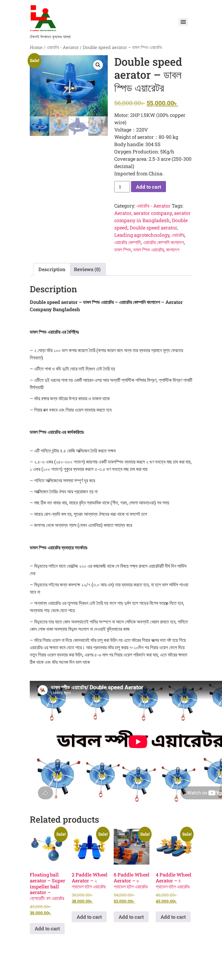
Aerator (122, 213)
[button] (98, 65)
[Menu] (183, 22)
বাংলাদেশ (172, 249)
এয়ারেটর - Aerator (63, 47)
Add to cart (148, 186)
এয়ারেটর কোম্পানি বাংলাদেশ (163, 242)
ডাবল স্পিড (122, 249)
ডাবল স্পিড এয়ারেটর (148, 249)
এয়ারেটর (178, 235)
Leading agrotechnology (141, 235)
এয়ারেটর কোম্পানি (127, 242)
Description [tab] (51, 269)
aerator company (152, 213)
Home (36, 47)
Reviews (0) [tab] (87, 269)
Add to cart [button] (47, 928)
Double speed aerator (153, 227)
